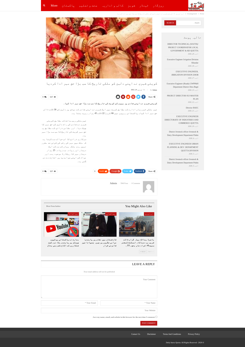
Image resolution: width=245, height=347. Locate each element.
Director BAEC (192, 108)
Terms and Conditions (172, 334)
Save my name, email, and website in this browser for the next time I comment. (124, 317)
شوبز (131, 5)
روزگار (158, 5)
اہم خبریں (149, 214)
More (54, 5)
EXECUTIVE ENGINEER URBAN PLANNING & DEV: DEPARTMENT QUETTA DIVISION (182, 147)
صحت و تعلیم (88, 5)
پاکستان (68, 5)
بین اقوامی (111, 214)
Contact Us (135, 334)
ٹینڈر (144, 5)
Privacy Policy (194, 334)
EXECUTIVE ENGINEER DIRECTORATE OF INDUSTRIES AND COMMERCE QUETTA (181, 119)
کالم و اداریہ (112, 5)
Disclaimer (151, 334)
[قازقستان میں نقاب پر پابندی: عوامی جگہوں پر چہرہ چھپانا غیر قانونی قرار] (99, 224)
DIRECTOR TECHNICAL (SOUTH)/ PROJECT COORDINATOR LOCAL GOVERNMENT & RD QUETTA (182, 47)
